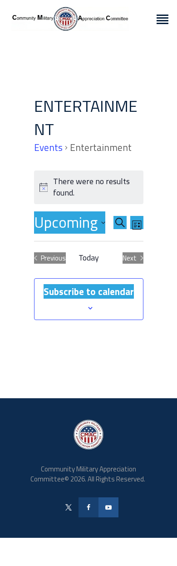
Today (89, 258)
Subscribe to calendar (89, 291)
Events (48, 148)
